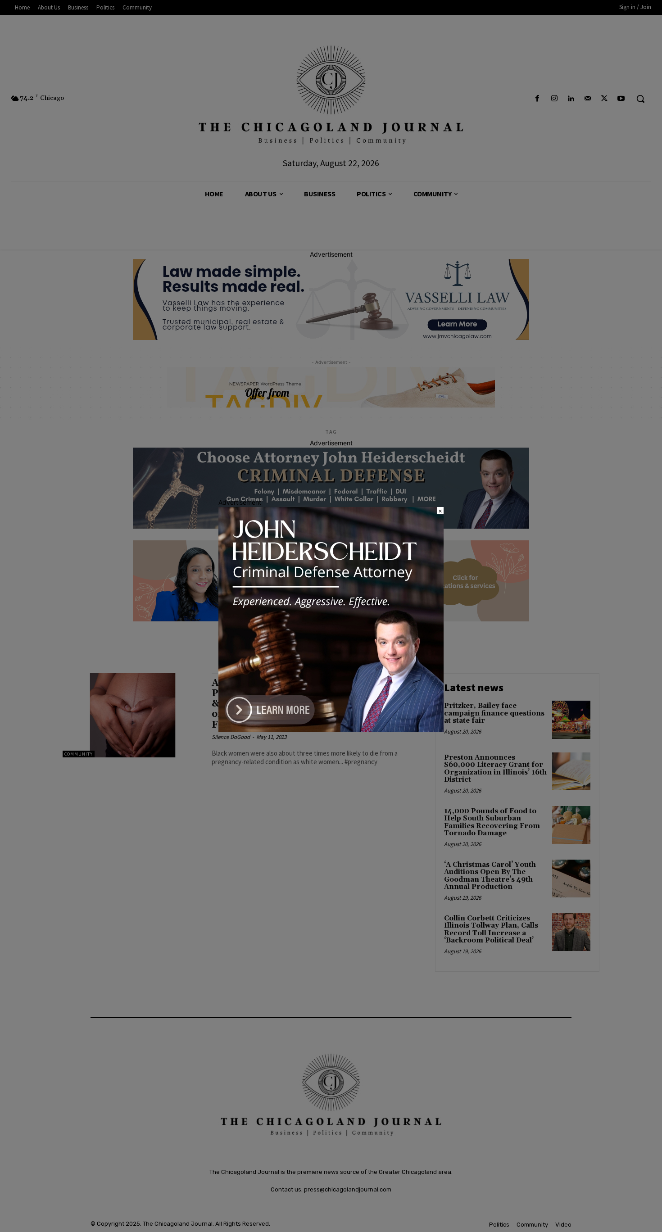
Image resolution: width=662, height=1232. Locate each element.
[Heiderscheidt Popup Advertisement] (331, 730)
